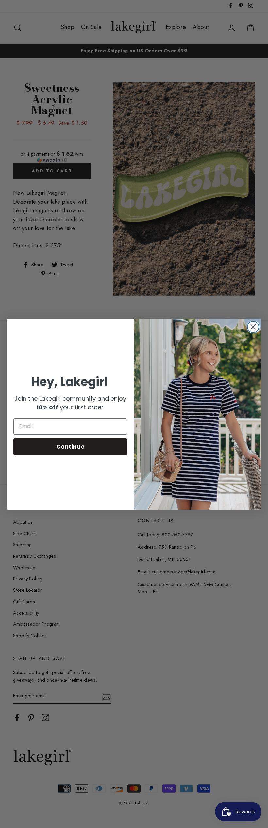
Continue (70, 446)
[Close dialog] (253, 327)
